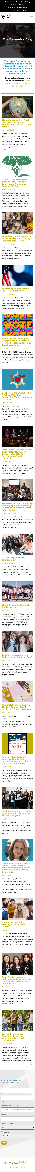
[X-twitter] (17, 10)
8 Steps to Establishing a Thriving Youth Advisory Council (14, 924)
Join (4, 1143)
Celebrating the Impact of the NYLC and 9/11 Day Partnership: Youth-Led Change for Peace (17, 396)
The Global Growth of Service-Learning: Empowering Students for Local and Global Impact (17, 123)
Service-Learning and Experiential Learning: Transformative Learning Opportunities (14, 1037)
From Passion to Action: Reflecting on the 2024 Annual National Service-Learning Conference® (16, 980)
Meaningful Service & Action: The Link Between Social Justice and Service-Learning (16, 707)
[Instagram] (12, 10)
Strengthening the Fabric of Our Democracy (15, 606)
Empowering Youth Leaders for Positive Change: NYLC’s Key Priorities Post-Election (17, 238)
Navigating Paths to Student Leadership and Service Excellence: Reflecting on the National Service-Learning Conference (16, 867)
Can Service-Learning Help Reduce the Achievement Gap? (17, 656)
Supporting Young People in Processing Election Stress (15, 289)
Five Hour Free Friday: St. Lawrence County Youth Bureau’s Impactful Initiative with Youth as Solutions (16, 760)
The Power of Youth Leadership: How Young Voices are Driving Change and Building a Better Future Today (17, 506)
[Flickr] (20, 10)
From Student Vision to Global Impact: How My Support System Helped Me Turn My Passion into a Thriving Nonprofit (17, 453)
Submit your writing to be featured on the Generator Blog (17, 83)
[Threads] (26, 10)
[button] (31, 15)
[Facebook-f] (9, 10)
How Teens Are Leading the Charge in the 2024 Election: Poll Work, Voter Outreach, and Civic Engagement (17, 341)
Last (2, 1101)
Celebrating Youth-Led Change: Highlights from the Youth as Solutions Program (17, 813)
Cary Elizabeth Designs (20, 1162)
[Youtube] (23, 10)
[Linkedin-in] (15, 10)
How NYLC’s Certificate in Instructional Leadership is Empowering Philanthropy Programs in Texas (15, 182)
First (2, 1094)
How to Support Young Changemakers (13, 558)
